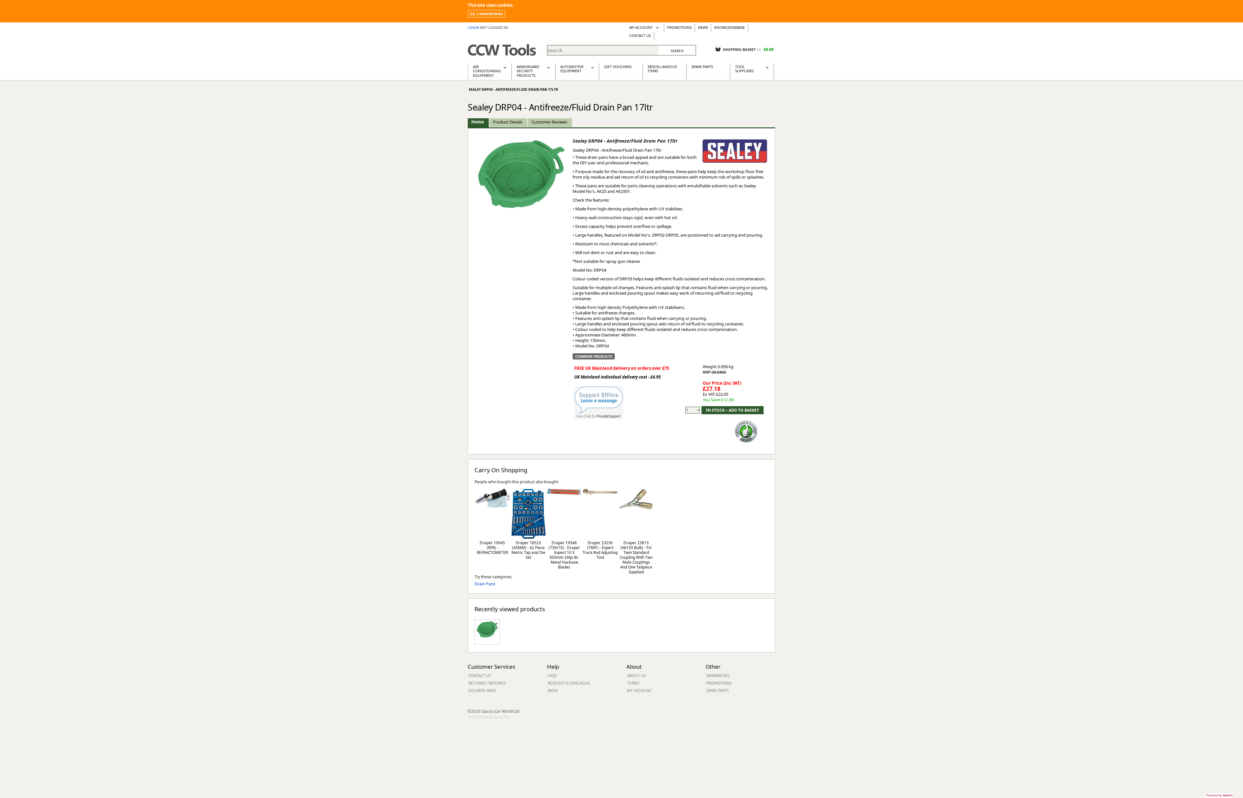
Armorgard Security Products (528, 71)
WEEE (553, 690)
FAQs (552, 675)
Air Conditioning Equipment (487, 71)
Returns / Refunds (487, 683)
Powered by (1219, 795)
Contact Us (640, 35)
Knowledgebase (729, 27)
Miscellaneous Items (662, 68)
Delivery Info (482, 690)
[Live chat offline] (598, 399)
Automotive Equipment (572, 68)
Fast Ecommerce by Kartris (488, 717)
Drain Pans (485, 584)
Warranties (718, 675)
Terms (633, 683)
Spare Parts (702, 66)
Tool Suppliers (744, 68)
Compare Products (593, 356)
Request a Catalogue (569, 683)
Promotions (679, 27)
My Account (641, 27)
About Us (636, 675)
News (703, 27)
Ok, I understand (486, 13)
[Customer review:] (746, 431)
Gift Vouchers (618, 66)
